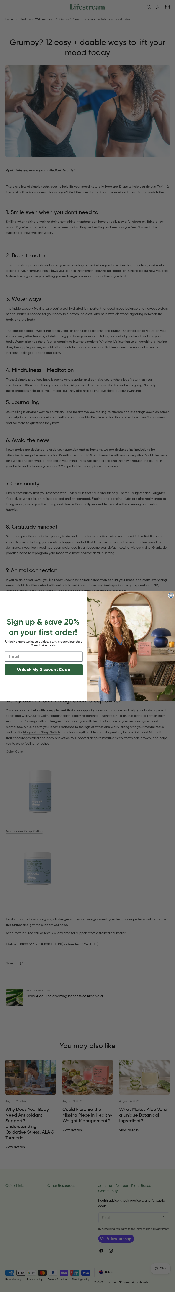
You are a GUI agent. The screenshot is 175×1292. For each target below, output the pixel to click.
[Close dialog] (171, 595)
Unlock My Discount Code (43, 669)
